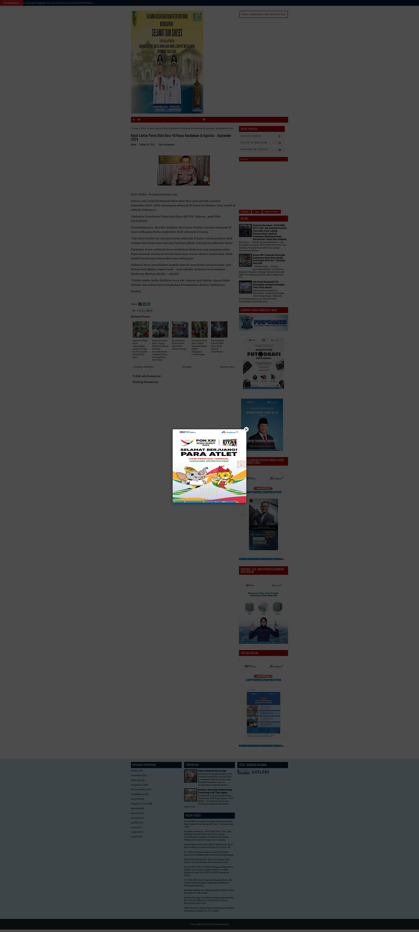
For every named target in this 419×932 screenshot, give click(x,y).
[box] (209, 466)
